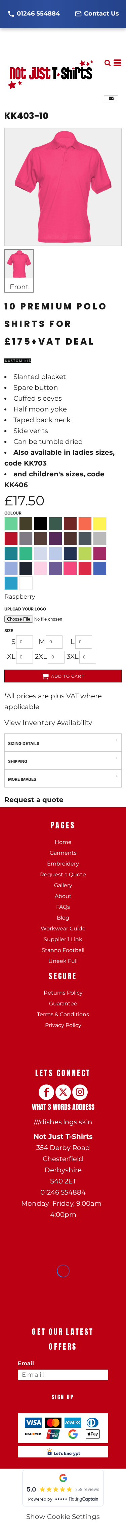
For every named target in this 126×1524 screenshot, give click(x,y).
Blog (63, 918)
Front (19, 287)
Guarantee (63, 1003)
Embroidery (63, 863)
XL (11, 656)
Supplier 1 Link (63, 939)
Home (63, 842)
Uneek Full (63, 961)
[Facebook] (46, 1092)
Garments (63, 853)
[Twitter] (63, 1092)
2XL (41, 656)
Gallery (63, 885)
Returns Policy (63, 993)
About (63, 896)
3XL (73, 656)
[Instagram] (80, 1092)
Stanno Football (63, 950)
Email (26, 1363)
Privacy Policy (63, 1025)
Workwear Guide (63, 928)
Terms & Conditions (63, 1014)
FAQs (63, 907)
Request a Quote (63, 874)
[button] (107, 62)
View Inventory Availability (48, 723)
